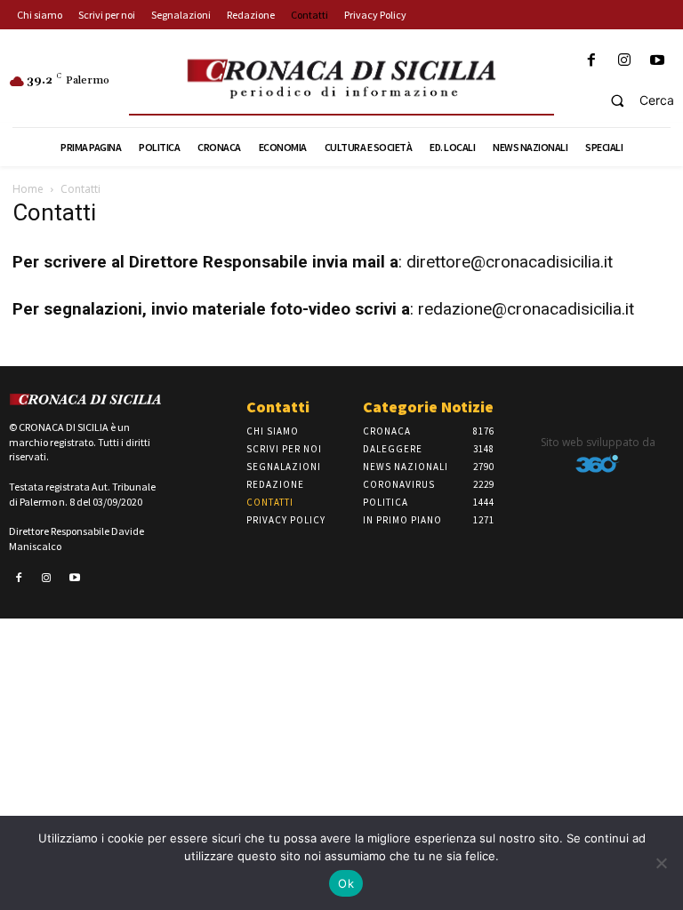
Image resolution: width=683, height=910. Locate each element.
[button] (634, 100)
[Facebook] (591, 61)
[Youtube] (658, 61)
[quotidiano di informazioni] (341, 80)
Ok (346, 883)
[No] (661, 863)
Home (28, 188)
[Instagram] (625, 61)
